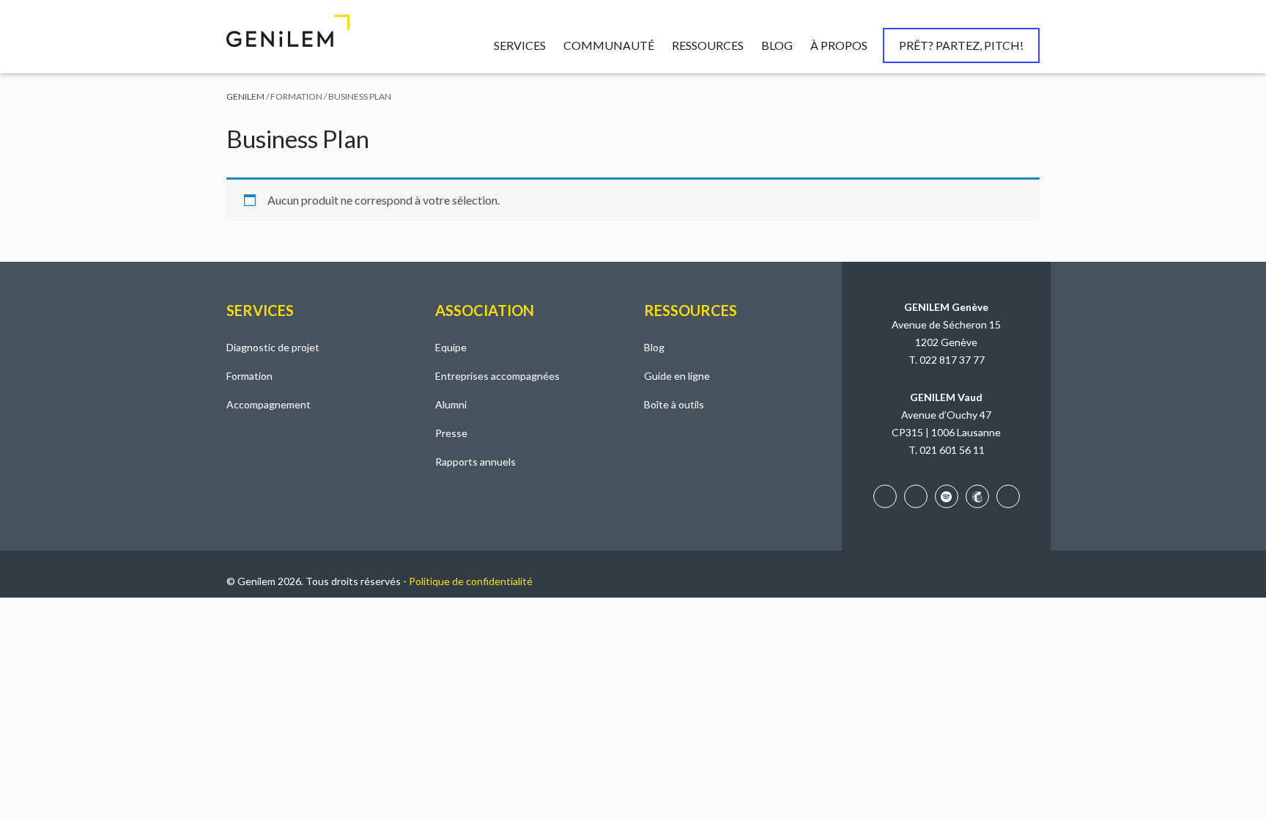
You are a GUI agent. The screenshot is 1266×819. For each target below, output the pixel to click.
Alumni (451, 404)
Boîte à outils (674, 404)
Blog (777, 45)
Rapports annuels (475, 461)
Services (520, 45)
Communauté (608, 45)
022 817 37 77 (952, 359)
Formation (249, 376)
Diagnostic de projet (272, 347)
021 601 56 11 (952, 450)
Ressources (708, 45)
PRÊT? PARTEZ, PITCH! (961, 45)
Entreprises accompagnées (497, 376)
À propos (838, 45)
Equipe (451, 347)
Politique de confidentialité (471, 581)
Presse (451, 433)
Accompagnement (268, 404)
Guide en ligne (677, 376)
